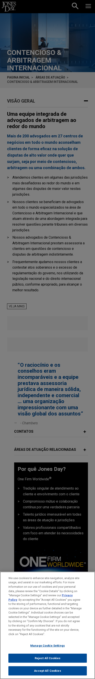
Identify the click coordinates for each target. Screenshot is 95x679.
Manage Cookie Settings (47, 645)
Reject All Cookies (47, 658)
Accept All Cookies (47, 670)
